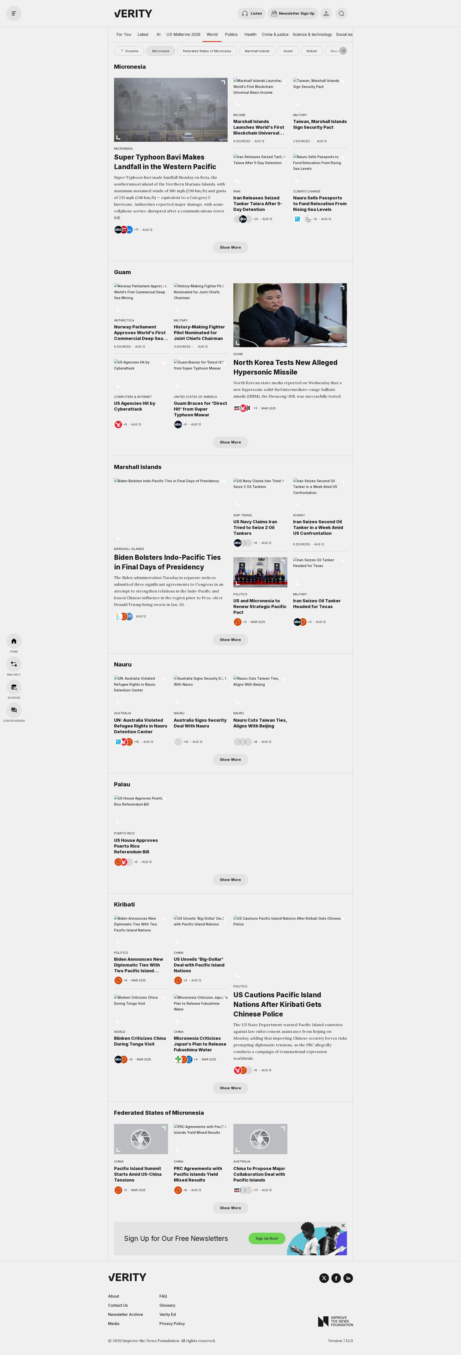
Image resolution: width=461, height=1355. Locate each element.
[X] (324, 1278)
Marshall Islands (257, 51)
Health (250, 34)
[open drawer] (14, 13)
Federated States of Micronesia (207, 51)
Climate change (306, 191)
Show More (230, 247)
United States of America (195, 397)
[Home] (14, 641)
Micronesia (160, 51)
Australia (122, 713)
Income (239, 115)
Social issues (347, 34)
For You (123, 34)
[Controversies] (14, 710)
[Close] (343, 1225)
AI (159, 34)
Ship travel (243, 515)
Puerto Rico (124, 833)
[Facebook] (336, 1278)
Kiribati (312, 51)
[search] (341, 13)
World (212, 34)
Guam (288, 51)
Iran (236, 191)
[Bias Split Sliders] (14, 664)
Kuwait (299, 515)
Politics (231, 34)
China (178, 953)
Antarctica (124, 320)
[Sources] (14, 687)
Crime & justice (275, 34)
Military (300, 115)
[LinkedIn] (348, 1278)
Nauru (335, 51)
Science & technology (312, 34)
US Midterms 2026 (183, 34)
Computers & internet (133, 397)
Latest (143, 34)
